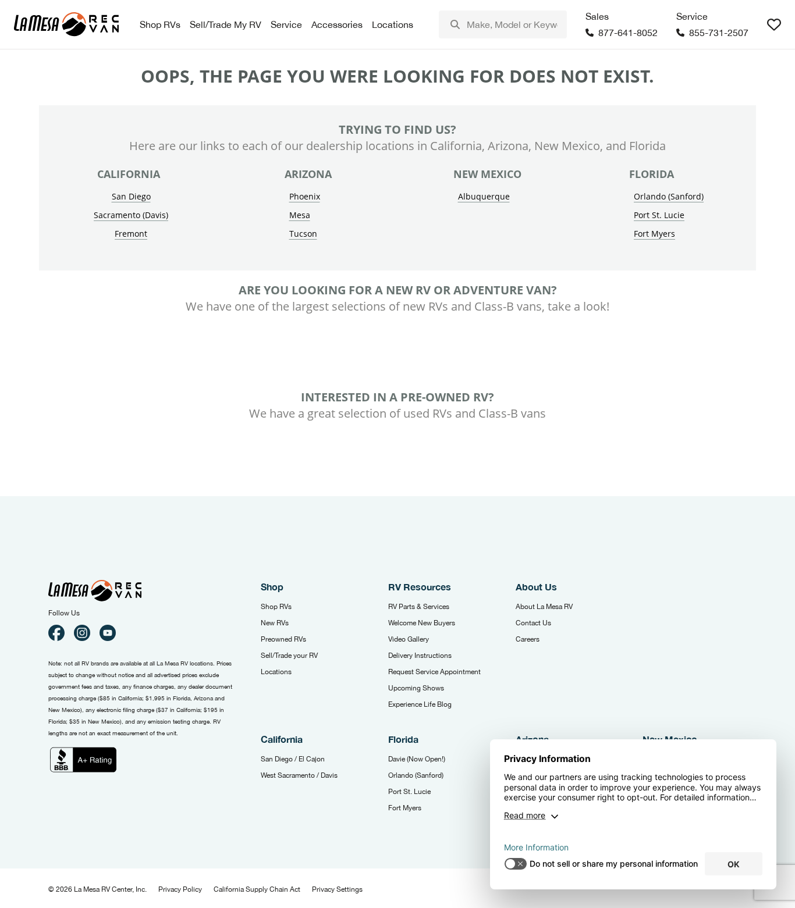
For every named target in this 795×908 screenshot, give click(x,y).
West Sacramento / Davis (299, 775)
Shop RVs (276, 607)
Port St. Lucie (659, 214)
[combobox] (503, 24)
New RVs (275, 623)
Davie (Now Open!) (416, 759)
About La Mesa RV (544, 607)
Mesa (299, 214)
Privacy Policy (180, 889)
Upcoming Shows (416, 688)
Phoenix (304, 196)
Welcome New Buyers (421, 623)
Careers (528, 639)
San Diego (131, 196)
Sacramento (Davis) (131, 214)
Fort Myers (654, 233)
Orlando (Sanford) (669, 196)
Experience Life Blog (420, 704)
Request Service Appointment (434, 672)
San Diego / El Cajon (293, 759)
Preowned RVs (283, 639)
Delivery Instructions (420, 655)
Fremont (131, 233)
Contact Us (533, 623)
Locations (276, 672)
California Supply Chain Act (257, 889)
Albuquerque (484, 196)
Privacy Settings (337, 889)
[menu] (503, 24)
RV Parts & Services (418, 607)
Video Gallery (408, 639)
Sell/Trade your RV (289, 655)
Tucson (303, 233)
